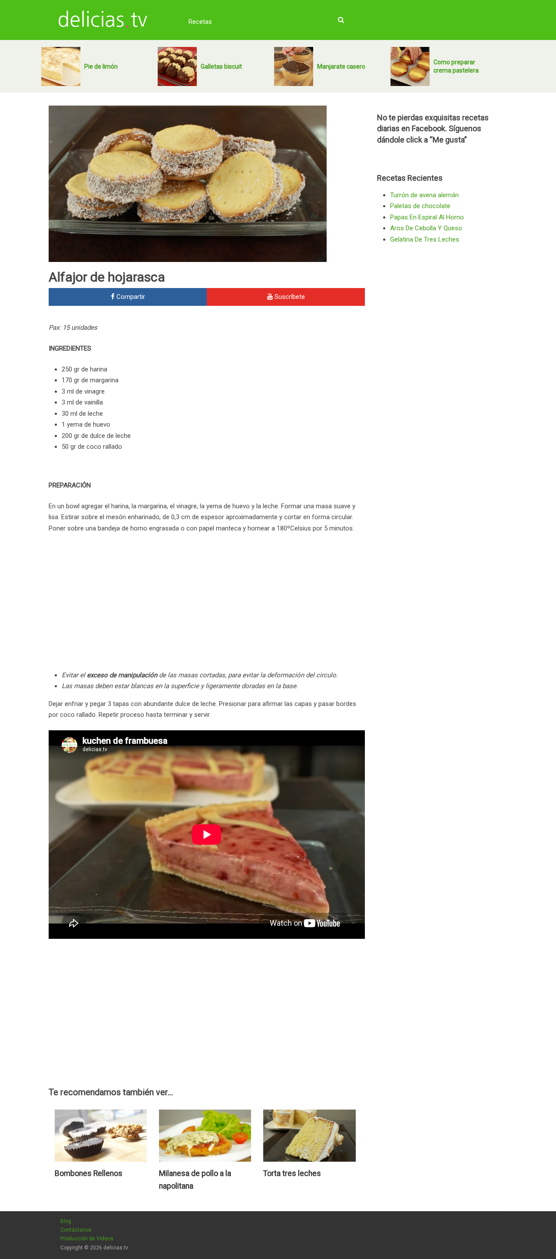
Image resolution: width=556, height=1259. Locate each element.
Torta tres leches (292, 1173)
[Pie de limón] (60, 66)
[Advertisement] (292, 381)
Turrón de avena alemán (424, 195)
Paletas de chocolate (420, 206)
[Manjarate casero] (293, 66)
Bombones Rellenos (88, 1173)
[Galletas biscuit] (177, 66)
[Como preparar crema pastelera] (410, 66)
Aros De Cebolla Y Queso (426, 228)
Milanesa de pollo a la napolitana (195, 1180)
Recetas (200, 22)
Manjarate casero (341, 66)
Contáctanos (76, 1230)
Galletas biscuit (221, 66)
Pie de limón (101, 66)
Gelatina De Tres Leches (424, 239)
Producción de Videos (86, 1239)
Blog (65, 1221)
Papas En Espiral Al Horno (427, 217)
